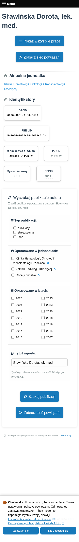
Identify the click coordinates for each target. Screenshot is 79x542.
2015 (19, 331)
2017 (19, 324)
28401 (49, 176)
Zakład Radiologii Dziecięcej (34, 269)
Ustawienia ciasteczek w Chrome (31, 519)
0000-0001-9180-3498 (22, 115)
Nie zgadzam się (58, 530)
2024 (19, 305)
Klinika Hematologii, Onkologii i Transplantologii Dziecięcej (33, 260)
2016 (49, 324)
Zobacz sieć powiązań (42, 57)
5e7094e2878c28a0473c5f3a (26, 135)
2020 (49, 311)
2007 (49, 337)
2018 (49, 318)
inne (20, 237)
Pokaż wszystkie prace (41, 40)
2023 (49, 305)
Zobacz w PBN (20, 155)
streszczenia (26, 232)
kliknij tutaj (66, 435)
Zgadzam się (21, 530)
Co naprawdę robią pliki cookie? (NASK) (36, 523)
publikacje (24, 228)
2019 (19, 318)
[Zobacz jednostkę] (48, 263)
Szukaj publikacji (41, 396)
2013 (19, 337)
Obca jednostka (26, 275)
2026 (19, 298)
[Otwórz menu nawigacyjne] (4, 3)
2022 (19, 311)
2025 (49, 298)
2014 (49, 331)
